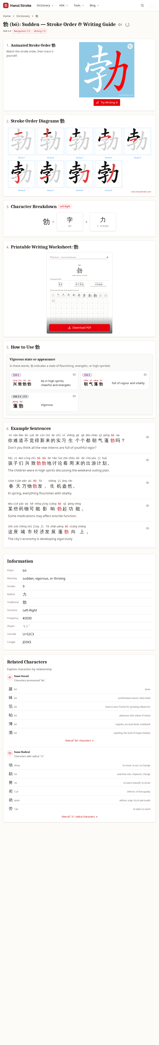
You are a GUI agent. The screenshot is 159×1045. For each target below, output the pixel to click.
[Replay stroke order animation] (130, 46)
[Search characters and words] (142, 5)
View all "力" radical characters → (80, 816)
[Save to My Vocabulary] (127, 24)
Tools (77, 5)
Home (7, 16)
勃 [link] (36, 16)
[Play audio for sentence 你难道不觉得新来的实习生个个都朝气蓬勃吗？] (147, 437)
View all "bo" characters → (79, 740)
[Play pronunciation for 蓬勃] (74, 396)
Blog (93, 5)
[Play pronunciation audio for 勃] (120, 24)
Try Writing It (109, 102)
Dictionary (43, 5)
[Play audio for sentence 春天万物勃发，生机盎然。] (147, 482)
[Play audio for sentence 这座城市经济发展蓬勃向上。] (147, 528)
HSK (62, 5)
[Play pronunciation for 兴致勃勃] (74, 374)
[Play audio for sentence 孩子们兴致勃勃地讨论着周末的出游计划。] (147, 460)
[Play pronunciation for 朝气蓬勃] (145, 374)
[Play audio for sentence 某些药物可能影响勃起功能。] (147, 505)
